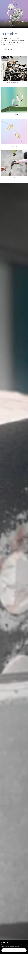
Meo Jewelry (14, 3)
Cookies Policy (16, 946)
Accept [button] (14, 950)
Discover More (8, 49)
